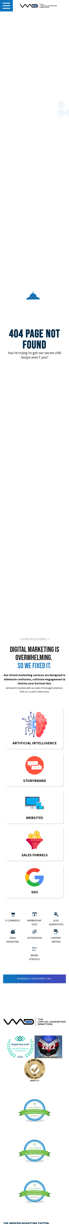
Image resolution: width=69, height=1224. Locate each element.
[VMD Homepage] (38, 5)
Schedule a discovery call (34, 978)
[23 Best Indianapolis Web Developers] (21, 1047)
